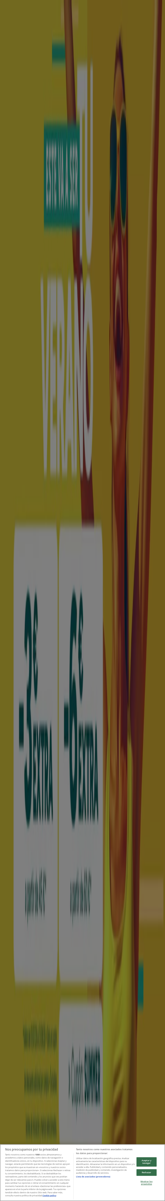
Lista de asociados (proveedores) (93, 1176)
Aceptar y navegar (146, 1162)
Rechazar (146, 1172)
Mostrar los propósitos (146, 1183)
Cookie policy (49, 1195)
